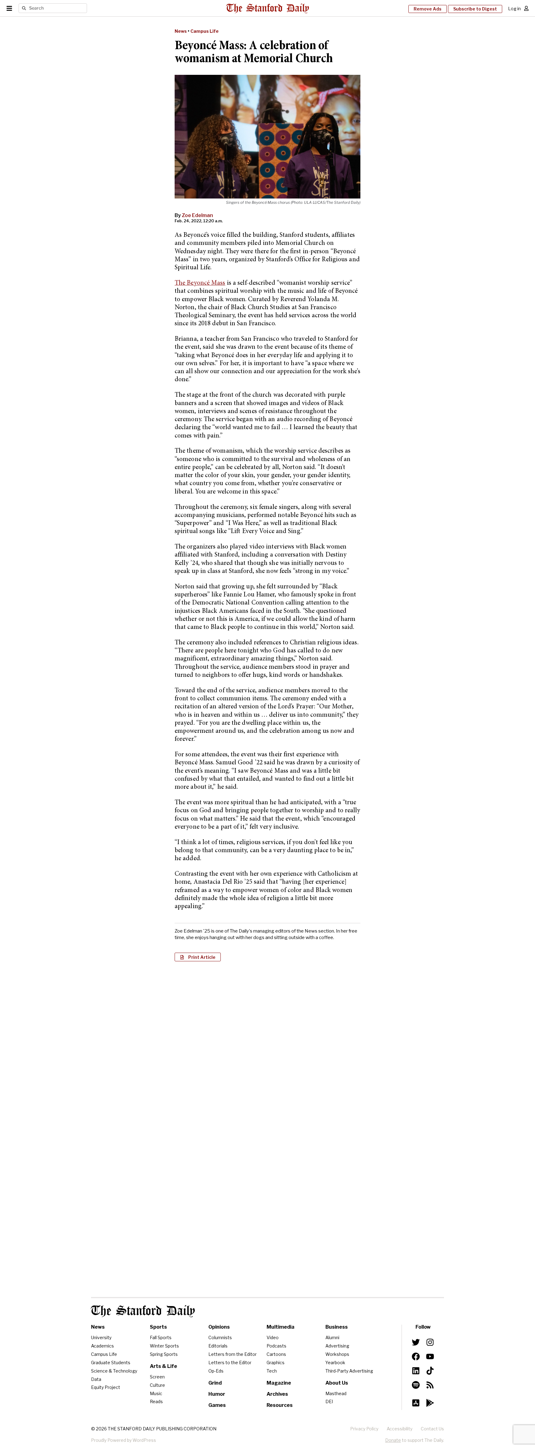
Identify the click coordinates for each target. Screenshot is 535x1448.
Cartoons (276, 1354)
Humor (216, 1394)
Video (273, 1337)
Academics (102, 1345)
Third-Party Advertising (349, 1370)
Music (156, 1393)
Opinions (219, 1327)
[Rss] (430, 1384)
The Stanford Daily (143, 1311)
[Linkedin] (415, 1370)
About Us (336, 1383)
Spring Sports (164, 1354)
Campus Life (204, 31)
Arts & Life (163, 1366)
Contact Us (432, 1428)
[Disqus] (267, 1046)
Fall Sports (161, 1337)
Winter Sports (164, 1345)
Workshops (337, 1354)
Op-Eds (216, 1370)
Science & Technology (114, 1370)
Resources (280, 1405)
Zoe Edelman (197, 215)
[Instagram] (430, 1342)
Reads (156, 1401)
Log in (514, 8)
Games (217, 1405)
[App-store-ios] (415, 1402)
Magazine (279, 1383)
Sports (158, 1327)
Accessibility (399, 1428)
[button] (198, 957)
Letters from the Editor (232, 1354)
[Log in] (526, 8)
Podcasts (276, 1345)
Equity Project (105, 1387)
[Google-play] (430, 1402)
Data (96, 1379)
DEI (329, 1401)
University (101, 1337)
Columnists (220, 1337)
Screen (157, 1376)
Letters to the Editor (229, 1362)
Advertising (337, 1345)
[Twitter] (415, 1342)
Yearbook (335, 1362)
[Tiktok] (430, 1370)
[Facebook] (415, 1356)
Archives (277, 1394)
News (181, 31)
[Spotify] (415, 1384)
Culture (157, 1385)
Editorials (218, 1345)
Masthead (335, 1393)
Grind (215, 1383)
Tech (272, 1370)
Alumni (332, 1337)
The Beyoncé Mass (200, 283)
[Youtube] (430, 1356)
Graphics (276, 1362)
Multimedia (280, 1327)
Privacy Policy (364, 1428)
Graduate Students (110, 1362)
